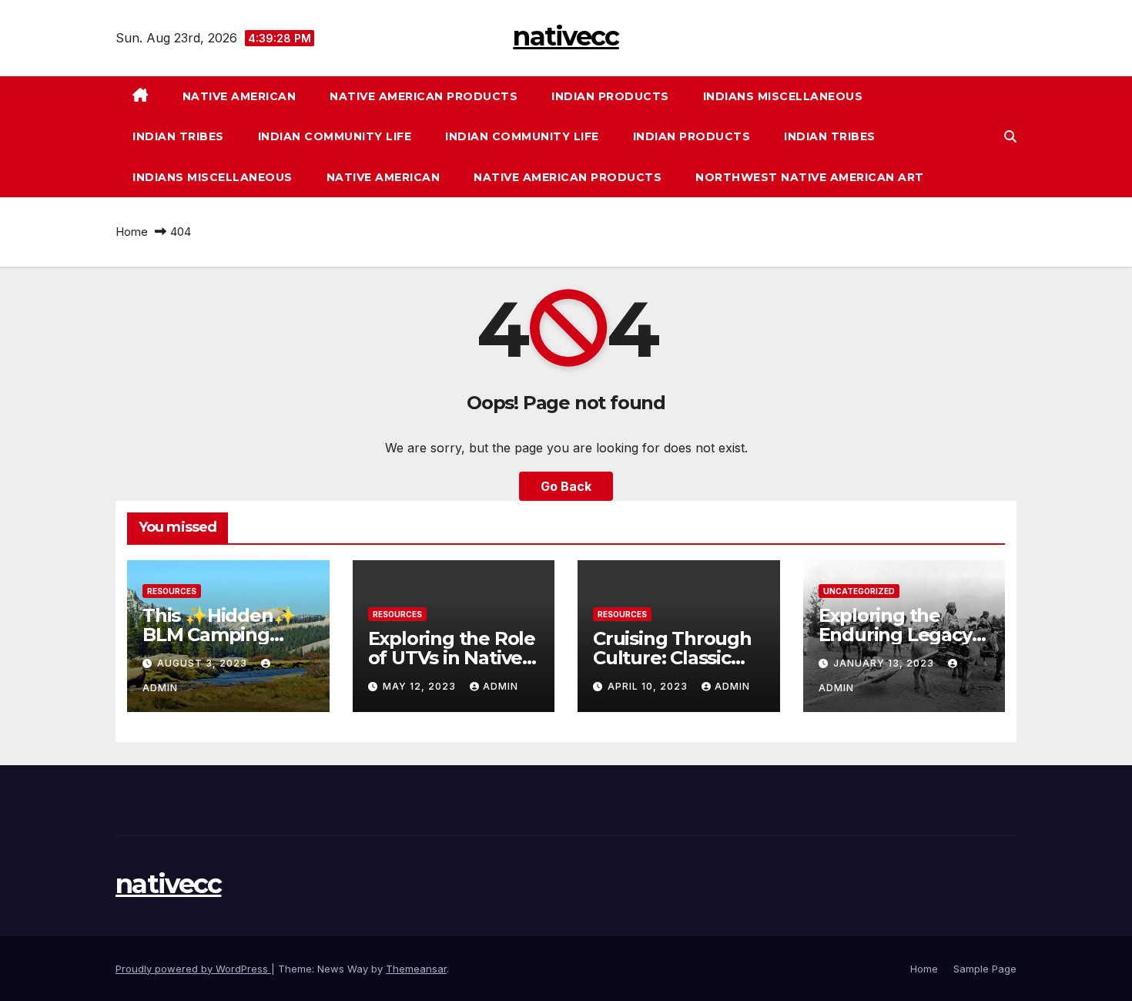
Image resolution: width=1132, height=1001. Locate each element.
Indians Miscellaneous (783, 96)
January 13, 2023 (885, 663)
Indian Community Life (335, 136)
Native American (239, 96)
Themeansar (416, 968)
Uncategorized (859, 591)
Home (132, 231)
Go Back (566, 486)
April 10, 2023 (649, 686)
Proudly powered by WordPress (193, 968)
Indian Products (610, 96)
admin (500, 686)
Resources (171, 591)
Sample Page (984, 968)
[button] (1010, 136)
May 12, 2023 (421, 686)
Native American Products (423, 96)
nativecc (565, 36)
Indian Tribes (178, 136)
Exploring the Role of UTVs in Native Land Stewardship (451, 657)
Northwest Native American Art (809, 177)
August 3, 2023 (203, 663)
